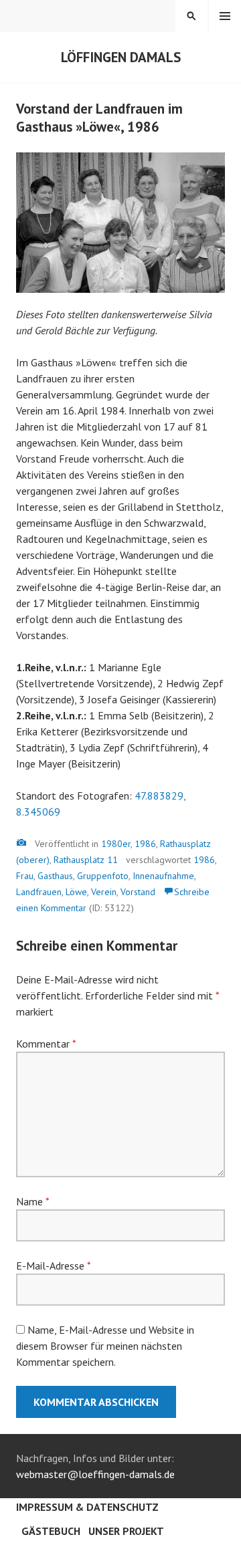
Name (32, 1201)
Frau (24, 876)
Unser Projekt (126, 1531)
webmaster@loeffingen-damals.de (95, 1474)
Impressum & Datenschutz (87, 1507)
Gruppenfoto (103, 876)
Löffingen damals (121, 57)
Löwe (76, 892)
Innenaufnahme (163, 876)
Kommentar (46, 1043)
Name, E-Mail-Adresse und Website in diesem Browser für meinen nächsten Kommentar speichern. (105, 1345)
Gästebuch (50, 1531)
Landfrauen (39, 892)
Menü (225, 16)
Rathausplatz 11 (86, 860)
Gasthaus (55, 876)
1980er (116, 844)
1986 (145, 844)
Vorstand (137, 892)
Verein (103, 892)
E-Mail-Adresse (53, 1265)
